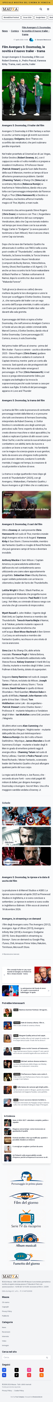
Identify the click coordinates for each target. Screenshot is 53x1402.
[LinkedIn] (4, 1375)
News (5, 31)
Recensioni (6, 1332)
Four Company (19, 1397)
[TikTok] (17, 1375)
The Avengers (10, 822)
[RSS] (41, 1375)
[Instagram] (29, 1370)
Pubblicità (5, 1316)
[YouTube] (41, 1370)
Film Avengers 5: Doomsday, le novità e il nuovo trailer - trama (36, 31)
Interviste (5, 1336)
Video (4, 1341)
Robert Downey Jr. (11, 862)
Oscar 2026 (27, 17)
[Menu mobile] (48, 9)
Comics (15, 31)
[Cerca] (41, 9)
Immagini (5, 1345)
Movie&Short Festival (11, 17)
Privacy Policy (7, 1311)
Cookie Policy (19, 1391)
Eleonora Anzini (37, 1397)
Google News (40, 17)
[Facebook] (4, 1370)
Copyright (5, 1307)
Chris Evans (9, 842)
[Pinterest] (29, 1375)
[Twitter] (17, 1370)
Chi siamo (5, 1302)
